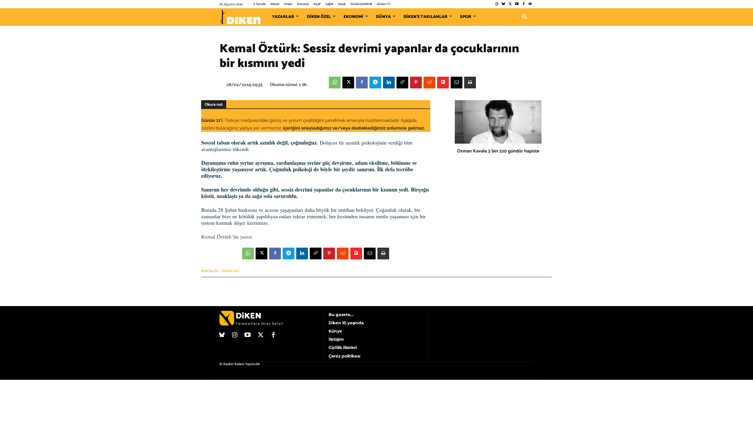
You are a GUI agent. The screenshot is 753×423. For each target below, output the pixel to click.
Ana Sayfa (209, 271)
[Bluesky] (503, 4)
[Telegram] (375, 82)
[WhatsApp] (335, 82)
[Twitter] (510, 4)
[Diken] (240, 17)
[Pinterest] (416, 82)
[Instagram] (496, 4)
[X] (348, 82)
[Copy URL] (402, 82)
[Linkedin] (389, 82)
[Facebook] (523, 4)
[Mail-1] (530, 4)
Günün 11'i (230, 271)
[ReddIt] (429, 82)
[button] (525, 17)
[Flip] (443, 82)
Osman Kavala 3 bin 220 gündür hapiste (498, 151)
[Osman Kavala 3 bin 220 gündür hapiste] (498, 122)
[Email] (456, 82)
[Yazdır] (470, 82)
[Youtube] (517, 4)
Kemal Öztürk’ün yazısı (226, 236)
